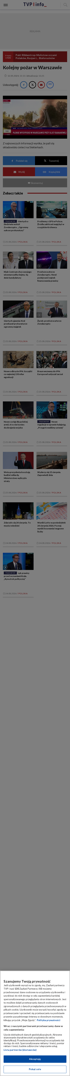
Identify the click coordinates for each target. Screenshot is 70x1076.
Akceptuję (35, 1059)
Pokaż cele (35, 1069)
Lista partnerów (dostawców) (20, 1049)
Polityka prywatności (48, 1020)
